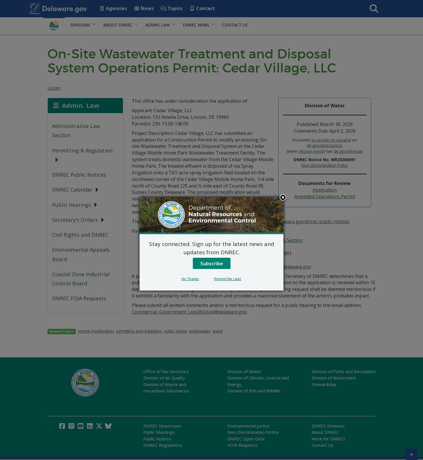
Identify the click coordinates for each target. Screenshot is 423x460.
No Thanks (190, 278)
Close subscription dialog (283, 198)
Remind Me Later (227, 278)
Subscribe (211, 263)
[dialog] (211, 243)
